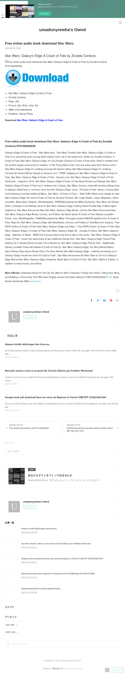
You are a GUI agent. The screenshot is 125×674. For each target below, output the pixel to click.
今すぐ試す (45, 13)
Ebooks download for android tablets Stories (40, 588)
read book (35, 281)
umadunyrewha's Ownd (62, 29)
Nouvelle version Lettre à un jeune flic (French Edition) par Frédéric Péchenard (49, 370)
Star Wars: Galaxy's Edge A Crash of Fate (40, 120)
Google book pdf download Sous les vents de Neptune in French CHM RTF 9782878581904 (55, 397)
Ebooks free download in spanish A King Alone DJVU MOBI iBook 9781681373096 (58, 573)
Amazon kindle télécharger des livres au (27, 344)
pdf (110, 277)
